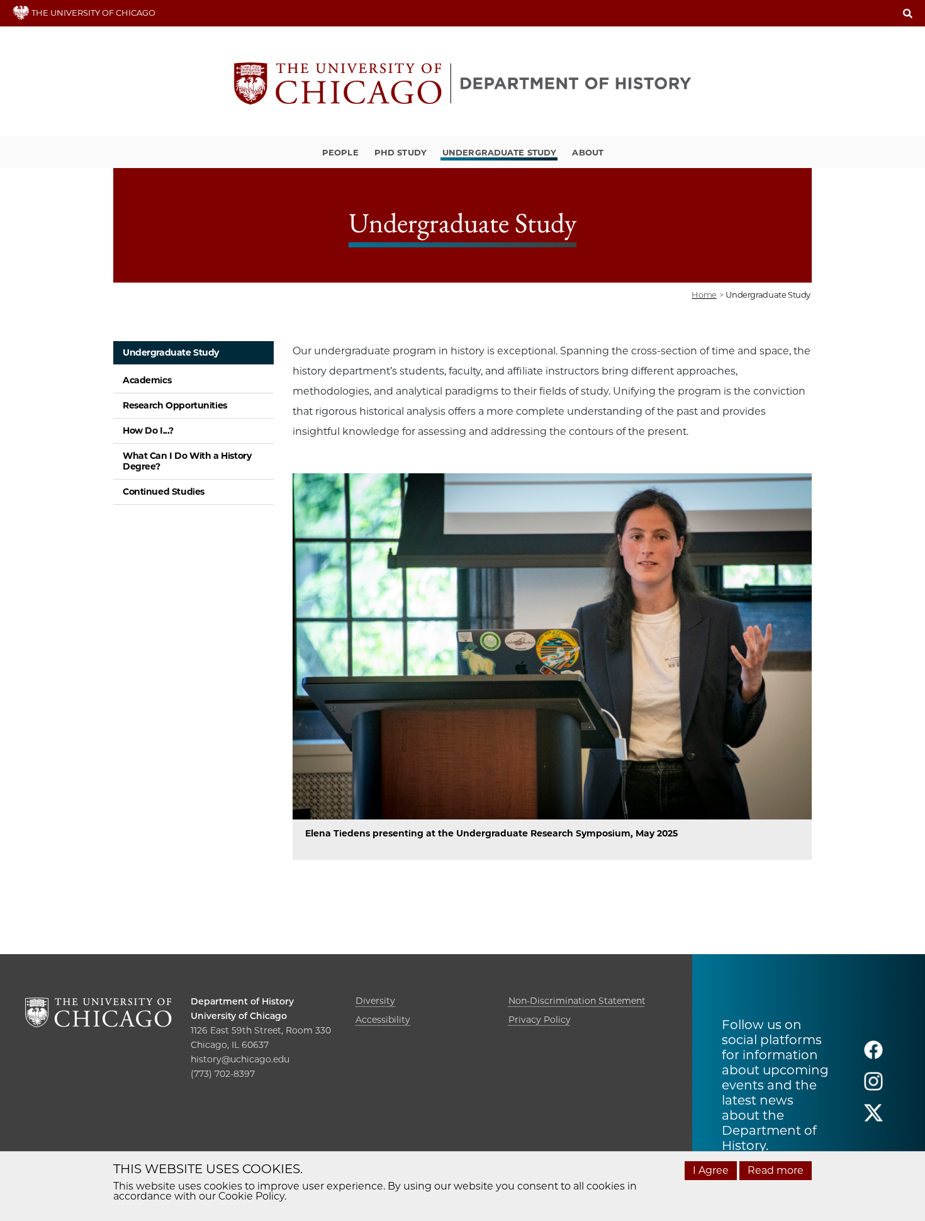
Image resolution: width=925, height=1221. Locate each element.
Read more (776, 1170)
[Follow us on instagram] (873, 1087)
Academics (147, 380)
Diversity (375, 1000)
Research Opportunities (175, 405)
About (587, 152)
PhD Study (400, 152)
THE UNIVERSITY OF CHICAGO (92, 13)
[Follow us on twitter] (873, 1118)
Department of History (242, 1001)
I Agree (711, 1170)
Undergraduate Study (499, 152)
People (340, 152)
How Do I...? (148, 430)
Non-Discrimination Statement (577, 1000)
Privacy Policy (539, 1019)
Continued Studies (164, 491)
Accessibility (383, 1019)
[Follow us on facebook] (873, 1055)
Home (704, 295)
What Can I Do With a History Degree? (187, 461)
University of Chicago (239, 1015)
